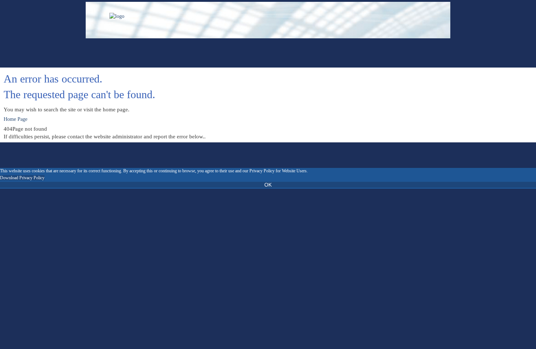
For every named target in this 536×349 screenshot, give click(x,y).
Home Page (15, 119)
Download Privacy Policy (22, 177)
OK (268, 185)
